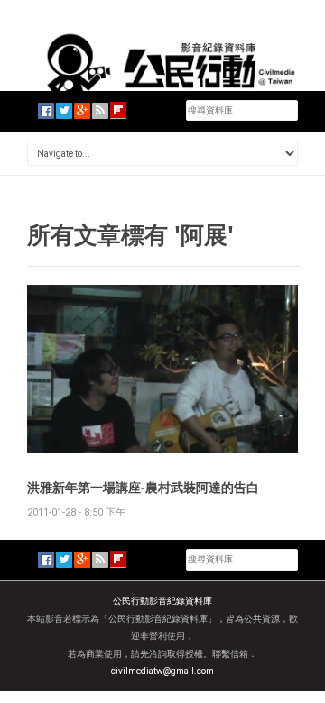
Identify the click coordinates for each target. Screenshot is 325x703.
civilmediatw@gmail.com (162, 671)
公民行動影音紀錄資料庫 (162, 601)
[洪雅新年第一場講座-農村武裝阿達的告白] (162, 368)
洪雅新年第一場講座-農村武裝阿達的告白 (143, 487)
